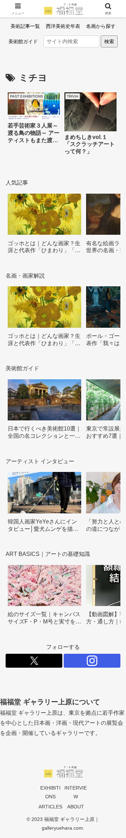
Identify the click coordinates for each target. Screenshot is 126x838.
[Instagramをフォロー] (92, 661)
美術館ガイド (23, 41)
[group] (44, 226)
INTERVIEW (75, 792)
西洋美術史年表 (63, 26)
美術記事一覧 (25, 26)
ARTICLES (50, 806)
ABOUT (75, 806)
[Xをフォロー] (34, 661)
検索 (109, 41)
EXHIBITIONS (50, 792)
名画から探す (100, 26)
